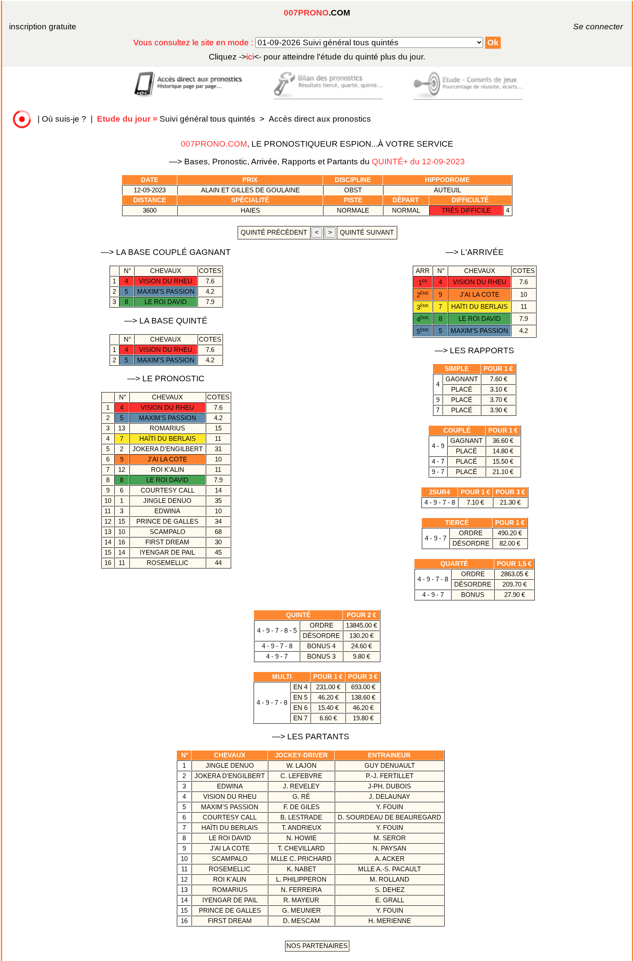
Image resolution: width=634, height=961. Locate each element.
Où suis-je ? (64, 118)
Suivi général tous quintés (177, 118)
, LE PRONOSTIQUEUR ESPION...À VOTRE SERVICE (317, 143)
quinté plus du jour (317, 56)
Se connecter (586, 26)
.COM (317, 12)
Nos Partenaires (317, 945)
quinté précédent (274, 232)
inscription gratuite (42, 26)
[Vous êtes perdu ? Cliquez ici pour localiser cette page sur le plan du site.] (22, 118)
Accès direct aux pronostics (320, 118)
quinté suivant (366, 232)
